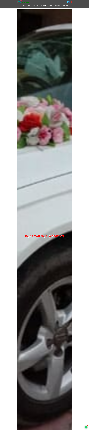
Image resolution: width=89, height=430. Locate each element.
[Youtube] (71, 2)
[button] (86, 427)
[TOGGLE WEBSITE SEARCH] (71, 6)
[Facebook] (69, 2)
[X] (68, 2)
